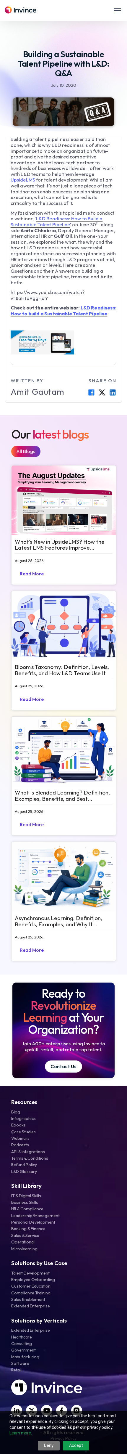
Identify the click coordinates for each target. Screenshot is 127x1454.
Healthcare (21, 1337)
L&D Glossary (24, 1171)
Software (20, 1363)
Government (23, 1350)
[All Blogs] (26, 451)
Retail (16, 1370)
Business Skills (24, 1202)
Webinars (20, 1138)
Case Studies (23, 1131)
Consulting (21, 1343)
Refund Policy (24, 1164)
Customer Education (31, 1286)
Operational (23, 1242)
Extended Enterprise (30, 1306)
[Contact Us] (63, 1066)
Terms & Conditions (29, 1158)
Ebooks (18, 1125)
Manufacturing (25, 1357)
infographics (23, 1118)
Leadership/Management (35, 1215)
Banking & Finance (28, 1228)
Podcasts (20, 1145)
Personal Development (33, 1222)
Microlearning (24, 1248)
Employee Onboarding (33, 1279)
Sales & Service (25, 1235)
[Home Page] (20, 10)
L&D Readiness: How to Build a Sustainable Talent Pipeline (57, 221)
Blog (15, 1112)
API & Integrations (28, 1151)
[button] (116, 11)
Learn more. (20, 1433)
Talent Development (30, 1273)
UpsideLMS (23, 180)
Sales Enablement (28, 1299)
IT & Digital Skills (26, 1195)
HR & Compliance (27, 1208)
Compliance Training (31, 1293)
